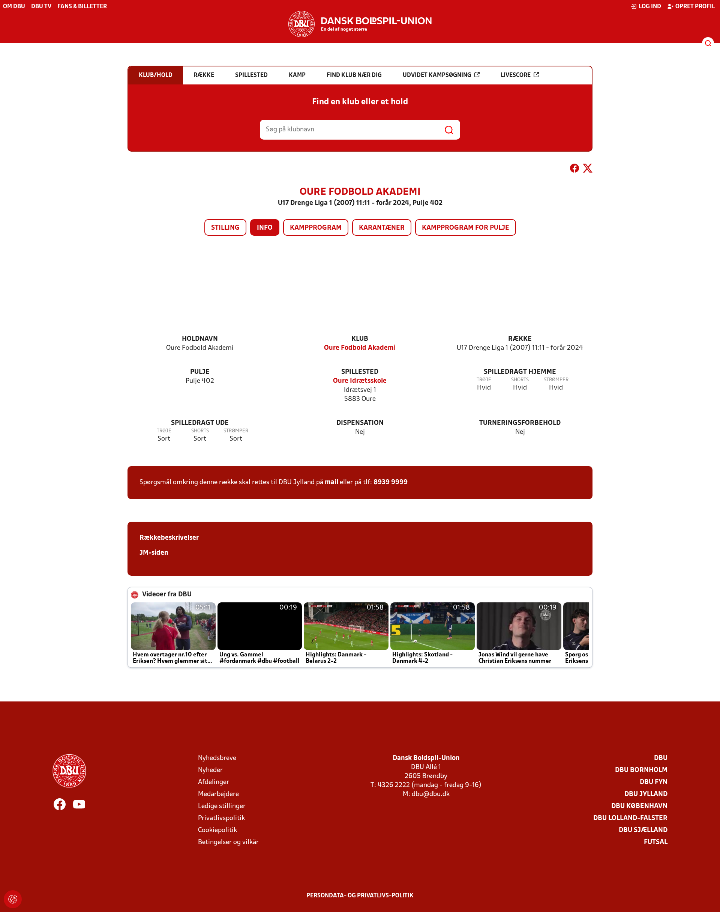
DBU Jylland (646, 794)
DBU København (639, 806)
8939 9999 (391, 482)
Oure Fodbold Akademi (360, 348)
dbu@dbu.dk (431, 794)
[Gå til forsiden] (360, 24)
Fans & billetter (82, 6)
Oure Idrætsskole (360, 381)
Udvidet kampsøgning (437, 75)
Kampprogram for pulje (465, 228)
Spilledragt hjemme (520, 372)
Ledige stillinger (222, 806)
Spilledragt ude (200, 423)
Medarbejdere (218, 794)
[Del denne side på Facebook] (574, 170)
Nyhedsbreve (217, 758)
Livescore (516, 75)
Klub (359, 339)
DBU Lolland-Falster (630, 818)
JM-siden (154, 553)
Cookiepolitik (217, 830)
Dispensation (360, 423)
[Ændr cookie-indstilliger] (13, 899)
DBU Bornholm (641, 770)
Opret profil (695, 6)
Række (520, 339)
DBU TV (41, 6)
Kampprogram (316, 228)
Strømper (556, 380)
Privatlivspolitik (221, 818)
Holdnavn (200, 339)
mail (331, 482)
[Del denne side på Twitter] (587, 170)
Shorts (520, 380)
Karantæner (382, 228)
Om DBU (14, 6)
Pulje (200, 372)
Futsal (656, 842)
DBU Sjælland (643, 830)
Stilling (225, 228)
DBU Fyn (654, 782)
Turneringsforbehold (520, 423)
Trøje (484, 380)
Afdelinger (213, 782)
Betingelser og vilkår (228, 842)
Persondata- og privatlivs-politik (360, 895)
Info (265, 228)
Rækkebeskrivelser (169, 538)
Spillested (359, 372)
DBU (661, 758)
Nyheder (210, 770)
